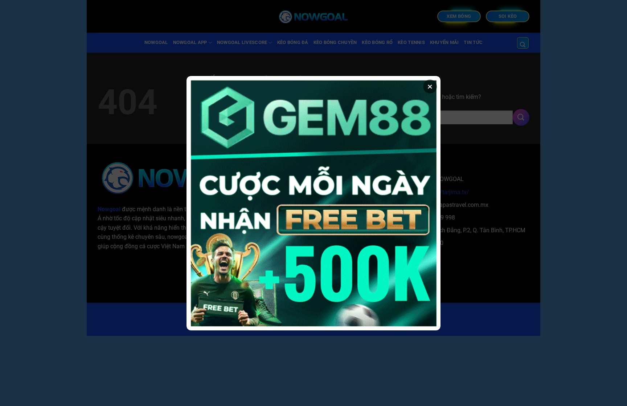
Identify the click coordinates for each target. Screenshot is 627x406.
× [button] (430, 86)
